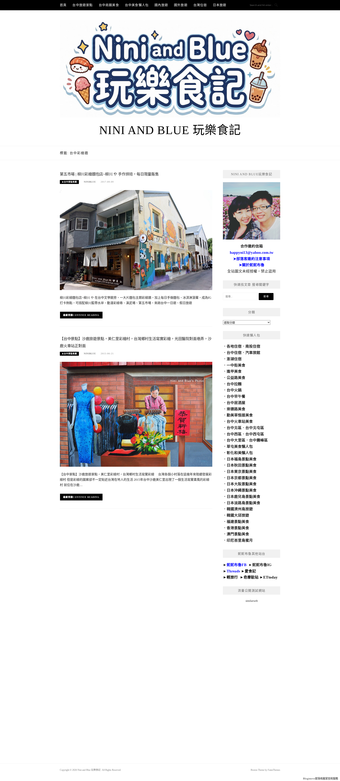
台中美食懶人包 (137, 5)
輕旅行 (232, 577)
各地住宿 (234, 346)
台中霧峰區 (258, 440)
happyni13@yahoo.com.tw (251, 252)
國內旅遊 (161, 5)
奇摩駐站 (251, 577)
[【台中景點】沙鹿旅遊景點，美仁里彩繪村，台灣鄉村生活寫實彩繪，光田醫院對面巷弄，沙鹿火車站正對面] (136, 413)
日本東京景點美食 (242, 471)
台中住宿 (234, 353)
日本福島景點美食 (242, 459)
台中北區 (234, 428)
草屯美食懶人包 (240, 446)
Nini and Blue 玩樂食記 (170, 130)
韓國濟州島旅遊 (240, 509)
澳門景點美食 (238, 534)
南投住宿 (252, 346)
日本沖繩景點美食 (242, 490)
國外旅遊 (181, 5)
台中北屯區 (254, 428)
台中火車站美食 (240, 421)
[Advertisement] (251, 678)
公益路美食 (236, 378)
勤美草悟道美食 (240, 415)
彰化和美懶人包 (240, 453)
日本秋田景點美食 (242, 465)
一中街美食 (236, 365)
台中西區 (234, 434)
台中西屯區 (254, 434)
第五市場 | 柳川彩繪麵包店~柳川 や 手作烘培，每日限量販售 (109, 174)
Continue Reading (86, 315)
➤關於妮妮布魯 (251, 265)
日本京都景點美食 (242, 478)
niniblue (90, 182)
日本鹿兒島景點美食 (243, 497)
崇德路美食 (236, 409)
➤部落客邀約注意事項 (251, 259)
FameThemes (274, 770)
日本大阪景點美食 (242, 484)
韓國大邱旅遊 (238, 515)
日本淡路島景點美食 (243, 503)
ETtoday (270, 577)
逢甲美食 (234, 371)
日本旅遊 (219, 5)
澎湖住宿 (234, 359)
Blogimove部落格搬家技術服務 (320, 778)
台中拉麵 (234, 384)
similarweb (252, 600)
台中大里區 (236, 440)
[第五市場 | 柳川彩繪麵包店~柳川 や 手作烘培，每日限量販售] (136, 239)
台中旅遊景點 (82, 5)
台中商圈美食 (109, 5)
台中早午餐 (236, 396)
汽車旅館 (252, 353)
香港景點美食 (238, 528)
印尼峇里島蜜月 (240, 540)
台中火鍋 (234, 390)
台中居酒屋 (236, 403)
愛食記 (250, 571)
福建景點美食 (238, 522)
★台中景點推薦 (69, 182)
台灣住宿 (200, 5)
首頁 (63, 5)
